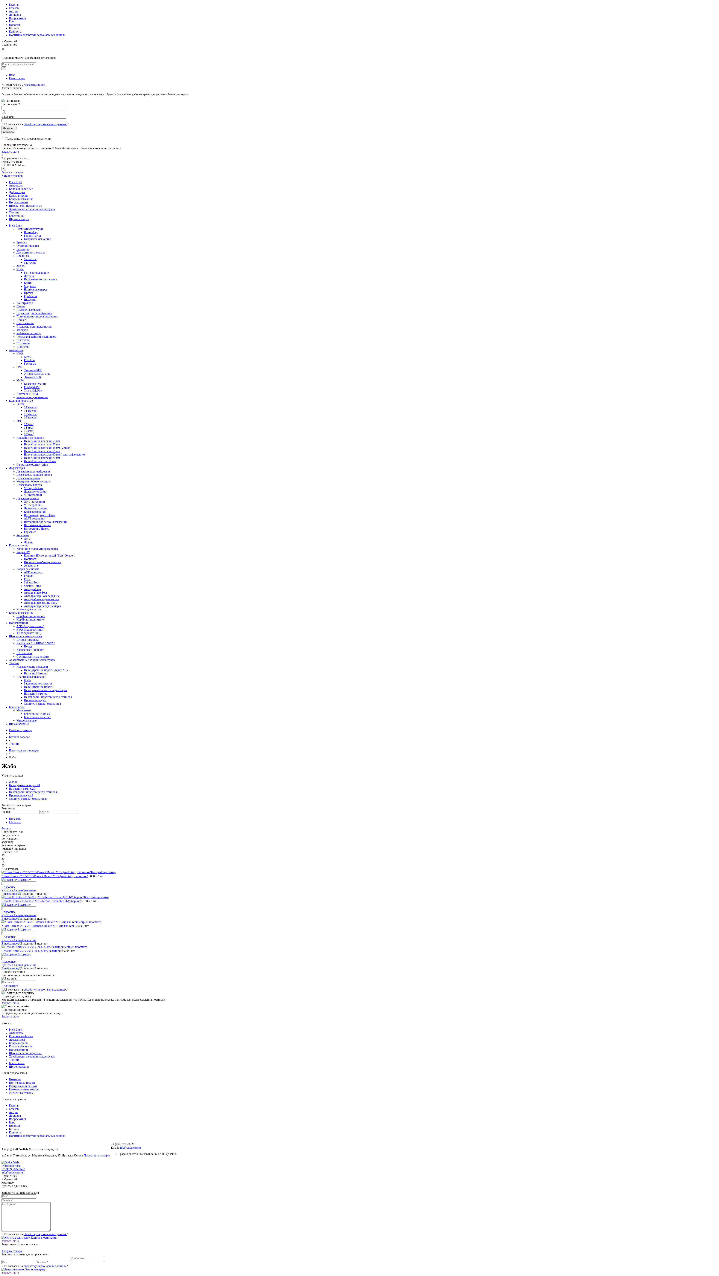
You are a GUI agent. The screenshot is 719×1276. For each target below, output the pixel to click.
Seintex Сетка (32, 585)
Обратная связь (11, 1165)
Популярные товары (22, 1082)
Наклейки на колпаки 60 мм (42, 451)
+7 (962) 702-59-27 (13, 1169)
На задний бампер (35, 673)
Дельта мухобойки (35, 491)
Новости (14, 24)
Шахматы (30, 299)
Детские (29, 276)
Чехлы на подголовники (32, 397)
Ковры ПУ (23, 552)
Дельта (28, 542)
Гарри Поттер (33, 235)
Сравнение (29, 890)
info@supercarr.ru (130, 1147)
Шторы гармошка (27, 639)
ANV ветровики (34, 501)
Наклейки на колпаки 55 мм (42, 444)
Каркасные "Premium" (30, 649)
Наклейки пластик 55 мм (40, 461)
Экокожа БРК (32, 377)
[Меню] (2, 49)
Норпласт (30, 558)
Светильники (25, 323)
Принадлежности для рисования (37, 316)
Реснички (22, 535)
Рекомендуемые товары (24, 1089)
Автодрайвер (32, 589)
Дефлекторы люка (28, 478)
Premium (29, 360)
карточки (30, 262)
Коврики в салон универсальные (37, 548)
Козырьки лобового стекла (33, 481)
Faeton (20, 404)
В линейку (31, 232)
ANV (27, 538)
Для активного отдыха (30, 252)
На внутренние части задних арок (45, 690)
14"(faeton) (30, 410)
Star (18, 420)
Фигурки (22, 329)
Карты (28, 282)
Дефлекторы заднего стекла (34, 474)
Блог (12, 21)
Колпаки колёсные (21, 188)
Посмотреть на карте (97, 1155)
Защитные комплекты (38, 683)
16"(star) (29, 434)
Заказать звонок (35, 84)
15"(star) (29, 431)
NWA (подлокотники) (30, 629)
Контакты (15, 31)
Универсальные (26, 720)
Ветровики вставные (37, 525)
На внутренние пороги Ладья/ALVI (46, 670)
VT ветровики (33, 505)
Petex (27, 579)
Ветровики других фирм (39, 515)
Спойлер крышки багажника (42, 703)
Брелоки (21, 242)
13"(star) (29, 424)
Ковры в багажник (21, 199)
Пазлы (20, 306)
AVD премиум (33, 572)
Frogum (28, 575)
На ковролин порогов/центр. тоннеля (48, 697)
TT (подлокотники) (28, 633)
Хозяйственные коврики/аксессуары (32, 209)
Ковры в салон (18, 195)
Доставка (15, 14)
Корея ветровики (35, 511)
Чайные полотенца (28, 333)
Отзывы (14, 8)
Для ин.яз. (22, 255)
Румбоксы (30, 296)
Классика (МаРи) (35, 383)
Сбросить (15, 822)
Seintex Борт (32, 582)
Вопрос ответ (17, 18)
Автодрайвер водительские (41, 599)
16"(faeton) (30, 417)
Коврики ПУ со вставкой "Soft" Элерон (49, 555)
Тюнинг (14, 212)
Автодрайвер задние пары (40, 602)
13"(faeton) (30, 407)
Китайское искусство (37, 239)
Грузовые (30, 363)
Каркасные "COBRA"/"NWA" (35, 643)
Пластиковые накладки (31, 676)
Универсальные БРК (37, 373)
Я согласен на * (37, 989)
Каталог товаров (12, 172)
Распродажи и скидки (23, 1086)
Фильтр (6, 828)
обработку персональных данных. (45, 124)
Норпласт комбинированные (42, 562)
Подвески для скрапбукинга (34, 313)
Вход (12, 75)
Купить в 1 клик (11, 890)
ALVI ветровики (34, 518)
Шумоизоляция (19, 219)
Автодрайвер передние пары (42, 606)
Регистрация (17, 78)
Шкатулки (23, 340)
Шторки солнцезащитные (25, 205)
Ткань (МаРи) (33, 390)
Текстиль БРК (33, 370)
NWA (19, 353)
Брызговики (17, 215)
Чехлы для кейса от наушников (36, 336)
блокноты (30, 259)
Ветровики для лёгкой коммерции (46, 521)
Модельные (23, 710)
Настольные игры (35, 289)
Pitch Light (15, 182)
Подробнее (8, 887)
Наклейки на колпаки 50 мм (42, 441)
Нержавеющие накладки (32, 666)
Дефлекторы (17, 192)
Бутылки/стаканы (27, 245)
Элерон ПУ (31, 565)
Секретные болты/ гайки (32, 464)
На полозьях (24, 653)
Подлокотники (18, 202)
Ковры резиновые (27, 569)
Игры (20, 269)
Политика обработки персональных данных (37, 34)
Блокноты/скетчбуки (29, 228)
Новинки (15, 1079)
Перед (28, 646)
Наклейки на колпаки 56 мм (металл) (47, 447)
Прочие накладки (35, 700)
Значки (20, 266)
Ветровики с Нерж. (36, 528)
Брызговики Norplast (37, 713)
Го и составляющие (36, 272)
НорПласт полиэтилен (30, 619)
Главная (14, 4)
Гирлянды (22, 249)
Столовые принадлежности (34, 326)
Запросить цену (35, 1269)
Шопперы (22, 346)
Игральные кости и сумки (40, 279)
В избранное (9, 893)
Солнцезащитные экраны (32, 656)
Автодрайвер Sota (35, 592)
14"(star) (29, 427)
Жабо (27, 680)
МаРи (20, 380)
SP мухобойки (33, 494)
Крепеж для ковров (28, 609)
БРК (19, 367)
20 (33, 788)
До (41, 812)
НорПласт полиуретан (30, 616)
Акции (13, 11)
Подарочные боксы (28, 309)
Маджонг (30, 286)
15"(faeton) (30, 414)
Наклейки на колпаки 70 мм (42, 457)
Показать (15, 818)
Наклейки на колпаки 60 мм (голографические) (54, 454)
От (3, 812)
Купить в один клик (43, 1237)
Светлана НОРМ (27, 393)
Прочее (28, 292)
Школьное (23, 343)
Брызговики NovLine (37, 717)
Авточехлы (16, 185)
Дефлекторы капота (29, 484)
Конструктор (24, 303)
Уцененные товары (21, 1092)
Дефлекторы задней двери (33, 471)
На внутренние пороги (38, 686)
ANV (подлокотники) (30, 626)
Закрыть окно (10, 151)
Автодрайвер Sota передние (42, 595)
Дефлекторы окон (27, 498)
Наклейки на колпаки (30, 437)
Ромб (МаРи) (32, 387)
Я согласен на (37, 124)
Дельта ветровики (35, 508)
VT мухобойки (33, 488)
